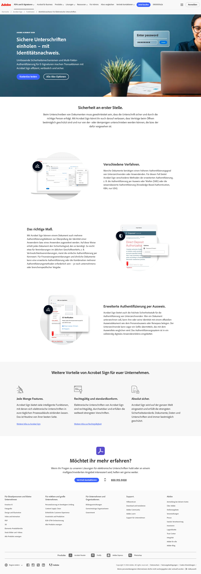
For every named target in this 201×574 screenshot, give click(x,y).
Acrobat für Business (45, 4)
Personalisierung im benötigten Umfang (59, 505)
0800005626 (158, 4)
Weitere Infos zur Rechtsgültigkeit (88, 424)
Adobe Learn (131, 514)
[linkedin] (43, 565)
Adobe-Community (133, 510)
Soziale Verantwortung (175, 522)
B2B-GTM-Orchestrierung (54, 521)
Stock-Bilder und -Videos (13, 532)
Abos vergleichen (107, 4)
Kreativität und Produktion (54, 517)
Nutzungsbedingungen (169, 565)
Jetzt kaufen (143, 4)
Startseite (5, 12)
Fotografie (8, 509)
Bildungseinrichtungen (94, 505)
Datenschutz (154, 565)
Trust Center (171, 534)
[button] (182, 4)
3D (6, 524)
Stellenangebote (173, 510)
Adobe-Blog (171, 546)
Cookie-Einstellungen (187, 565)
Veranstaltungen (173, 514)
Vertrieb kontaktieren (124, 4)
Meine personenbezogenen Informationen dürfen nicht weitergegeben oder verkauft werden (150, 569)
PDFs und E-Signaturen (23, 4)
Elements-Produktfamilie (14, 528)
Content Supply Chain (53, 509)
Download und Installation (135, 506)
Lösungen (69, 4)
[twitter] (38, 565)
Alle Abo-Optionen (56, 76)
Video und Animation (12, 517)
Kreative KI (9, 505)
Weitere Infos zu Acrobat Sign (28, 424)
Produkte (58, 4)
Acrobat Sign (17, 12)
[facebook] (27, 565)
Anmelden (192, 4)
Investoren (170, 526)
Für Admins (94, 4)
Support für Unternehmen (135, 518)
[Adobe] (6, 4)
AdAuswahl (192, 569)
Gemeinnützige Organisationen (97, 509)
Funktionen (30, 12)
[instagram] (33, 565)
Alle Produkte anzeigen (13, 536)
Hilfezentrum (131, 502)
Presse (169, 518)
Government (90, 513)
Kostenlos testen (28, 76)
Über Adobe (171, 506)
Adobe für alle (172, 542)
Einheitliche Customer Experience (57, 513)
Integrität (170, 538)
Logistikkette (171, 530)
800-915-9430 (119, 480)
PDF (6, 521)
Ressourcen (81, 4)
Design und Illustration (13, 513)
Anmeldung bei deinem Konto (177, 502)
